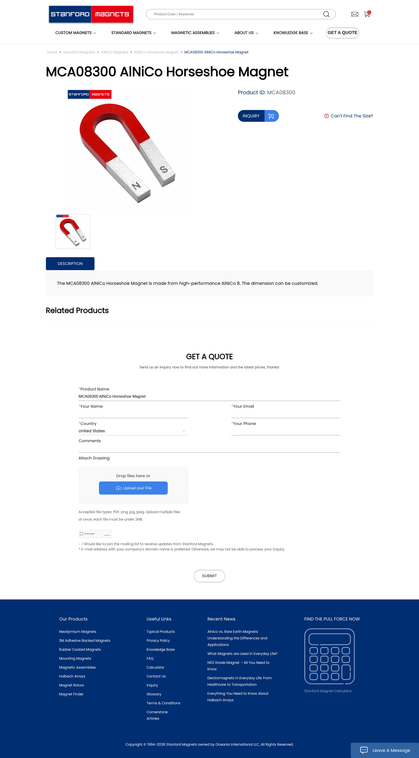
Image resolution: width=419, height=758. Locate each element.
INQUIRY (251, 116)
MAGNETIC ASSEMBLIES (193, 32)
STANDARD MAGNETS (131, 32)
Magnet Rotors (71, 685)
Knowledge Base (161, 649)
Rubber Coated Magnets (80, 649)
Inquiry (152, 685)
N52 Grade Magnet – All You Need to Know (238, 666)
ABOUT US (244, 32)
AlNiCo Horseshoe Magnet (156, 52)
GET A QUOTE (342, 32)
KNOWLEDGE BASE (291, 32)
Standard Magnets (79, 52)
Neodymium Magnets (77, 631)
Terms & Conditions (163, 703)
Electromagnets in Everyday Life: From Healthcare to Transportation (239, 681)
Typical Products (161, 631)
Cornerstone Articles (157, 715)
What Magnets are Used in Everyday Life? (242, 653)
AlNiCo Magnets (114, 52)
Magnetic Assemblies (77, 667)
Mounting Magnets (75, 658)
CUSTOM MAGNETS (73, 32)
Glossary (154, 694)
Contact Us (156, 676)
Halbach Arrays (72, 676)
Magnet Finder (71, 694)
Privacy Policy (158, 640)
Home (52, 52)
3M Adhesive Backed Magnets (84, 640)
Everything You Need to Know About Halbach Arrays (238, 696)
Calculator (155, 667)
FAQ (150, 658)
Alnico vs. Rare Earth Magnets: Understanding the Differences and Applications (237, 638)
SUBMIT (209, 576)
